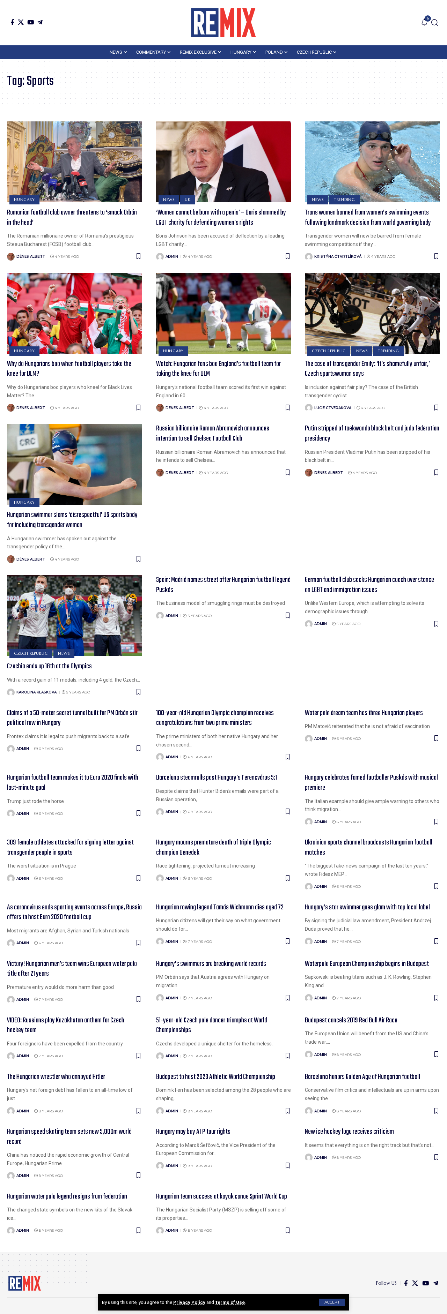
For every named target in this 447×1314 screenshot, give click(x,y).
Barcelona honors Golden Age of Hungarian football (362, 1077)
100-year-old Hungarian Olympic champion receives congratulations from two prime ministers (215, 718)
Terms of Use (230, 1302)
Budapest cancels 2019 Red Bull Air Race (351, 1020)
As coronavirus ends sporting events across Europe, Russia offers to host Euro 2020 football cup (74, 912)
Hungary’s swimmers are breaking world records (211, 964)
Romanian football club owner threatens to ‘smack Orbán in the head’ (72, 217)
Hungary (24, 199)
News (169, 199)
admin (172, 256)
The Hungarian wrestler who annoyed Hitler (56, 1077)
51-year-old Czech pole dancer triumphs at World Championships (211, 1025)
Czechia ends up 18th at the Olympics (49, 666)
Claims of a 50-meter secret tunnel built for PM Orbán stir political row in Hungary (72, 718)
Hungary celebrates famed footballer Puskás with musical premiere (371, 782)
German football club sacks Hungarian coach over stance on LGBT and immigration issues (369, 585)
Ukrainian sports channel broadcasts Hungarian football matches (368, 847)
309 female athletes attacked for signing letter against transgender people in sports (70, 847)
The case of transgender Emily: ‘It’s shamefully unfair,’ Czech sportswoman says (367, 369)
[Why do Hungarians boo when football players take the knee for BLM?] (74, 313)
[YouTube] (30, 22)
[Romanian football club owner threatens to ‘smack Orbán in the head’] (74, 161)
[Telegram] (40, 22)
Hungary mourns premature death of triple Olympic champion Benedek (213, 847)
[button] (332, 1302)
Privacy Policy (189, 1302)
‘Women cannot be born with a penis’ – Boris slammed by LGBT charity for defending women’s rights (221, 217)
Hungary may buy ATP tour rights (193, 1131)
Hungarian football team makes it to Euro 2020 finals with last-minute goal (72, 782)
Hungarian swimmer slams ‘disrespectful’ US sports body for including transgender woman (72, 520)
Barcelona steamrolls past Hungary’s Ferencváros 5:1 (216, 777)
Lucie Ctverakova (332, 408)
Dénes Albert (30, 256)
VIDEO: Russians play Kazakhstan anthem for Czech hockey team (65, 1025)
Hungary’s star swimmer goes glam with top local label (367, 907)
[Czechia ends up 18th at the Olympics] (74, 615)
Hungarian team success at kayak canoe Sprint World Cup (221, 1196)
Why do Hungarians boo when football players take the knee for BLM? (69, 369)
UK (188, 199)
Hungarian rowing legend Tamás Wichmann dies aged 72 (220, 907)
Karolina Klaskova (36, 692)
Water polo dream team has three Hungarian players (364, 713)
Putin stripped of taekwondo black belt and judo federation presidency (372, 433)
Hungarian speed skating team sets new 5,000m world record (69, 1136)
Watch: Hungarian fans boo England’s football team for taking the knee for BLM (218, 369)
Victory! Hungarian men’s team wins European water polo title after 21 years (72, 969)
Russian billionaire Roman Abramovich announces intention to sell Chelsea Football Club (212, 433)
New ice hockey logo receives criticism (349, 1131)
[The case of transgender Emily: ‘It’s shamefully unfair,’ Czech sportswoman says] (372, 313)
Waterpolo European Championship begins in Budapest (367, 964)
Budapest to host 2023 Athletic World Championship (215, 1077)
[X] (20, 22)
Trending (344, 199)
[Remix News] (223, 22)
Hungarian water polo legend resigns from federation (67, 1196)
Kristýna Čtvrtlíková (337, 256)
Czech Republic (329, 350)
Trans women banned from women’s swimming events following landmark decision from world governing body (368, 217)
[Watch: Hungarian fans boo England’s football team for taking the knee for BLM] (223, 313)
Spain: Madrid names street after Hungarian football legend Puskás (223, 585)
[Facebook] (12, 22)
